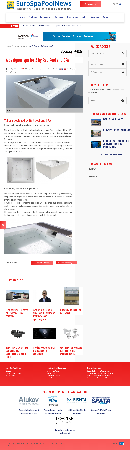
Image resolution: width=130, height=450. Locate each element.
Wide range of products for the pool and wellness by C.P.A (71, 350)
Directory (95, 17)
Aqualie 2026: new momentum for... (68, 25)
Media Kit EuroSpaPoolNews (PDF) (98, 375)
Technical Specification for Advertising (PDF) (101, 378)
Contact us (9, 371)
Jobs (84, 17)
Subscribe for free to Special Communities (101, 373)
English (115, 4)
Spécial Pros (51, 373)
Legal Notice (54, 443)
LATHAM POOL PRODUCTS (113, 119)
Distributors (72, 17)
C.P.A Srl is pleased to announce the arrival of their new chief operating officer (44, 315)
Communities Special (53, 375)
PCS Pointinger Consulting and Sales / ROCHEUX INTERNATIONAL (116, 144)
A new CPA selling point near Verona (70, 311)
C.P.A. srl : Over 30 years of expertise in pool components (17, 313)
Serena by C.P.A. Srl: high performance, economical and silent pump (17, 352)
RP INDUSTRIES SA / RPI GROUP (116, 130)
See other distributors (111, 154)
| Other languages (71, 69)
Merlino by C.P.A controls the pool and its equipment (44, 350)
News (22, 17)
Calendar (59, 17)
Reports (106, 17)
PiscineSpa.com (52, 378)
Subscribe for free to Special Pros (98, 371)
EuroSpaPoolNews (53, 371)
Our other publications (13, 373)
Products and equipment (40, 17)
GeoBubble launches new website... (37, 25)
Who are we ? (10, 375)
